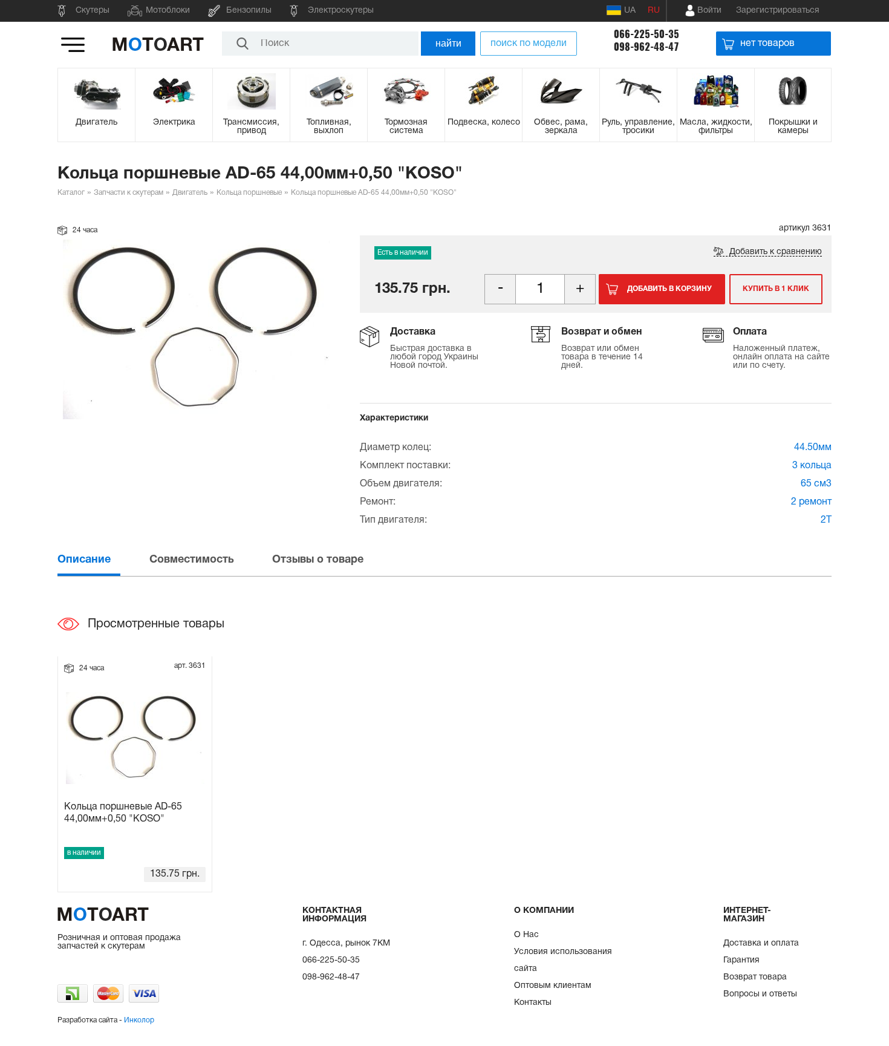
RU (654, 11)
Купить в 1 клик (776, 289)
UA (630, 11)
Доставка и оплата (761, 943)
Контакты (533, 1003)
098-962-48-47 (646, 47)
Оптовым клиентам (552, 986)
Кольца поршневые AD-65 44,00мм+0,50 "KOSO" (123, 813)
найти (448, 43)
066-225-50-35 (646, 34)
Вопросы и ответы (760, 994)
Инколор (139, 1020)
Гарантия (741, 960)
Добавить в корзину (669, 289)
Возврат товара (755, 977)
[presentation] (102, 560)
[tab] (102, 560)
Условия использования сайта (563, 960)
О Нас (526, 935)
